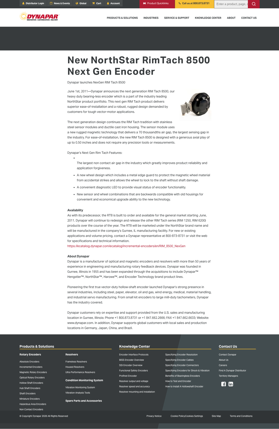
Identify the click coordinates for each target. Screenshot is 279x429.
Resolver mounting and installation (137, 391)
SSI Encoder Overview (130, 365)
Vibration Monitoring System (80, 387)
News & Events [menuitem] (61, 3)
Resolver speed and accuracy (134, 386)
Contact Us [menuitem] (249, 18)
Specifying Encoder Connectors (182, 365)
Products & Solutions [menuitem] (122, 18)
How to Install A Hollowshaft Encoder (184, 386)
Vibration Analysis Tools (77, 392)
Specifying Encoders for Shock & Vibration (187, 370)
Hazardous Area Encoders (33, 404)
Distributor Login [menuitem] (34, 3)
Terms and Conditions (241, 416)
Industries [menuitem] (150, 18)
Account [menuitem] (115, 3)
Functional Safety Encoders (133, 370)
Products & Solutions (37, 346)
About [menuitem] (231, 18)
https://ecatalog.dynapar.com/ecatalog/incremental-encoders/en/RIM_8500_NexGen (126, 246)
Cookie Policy (178, 416)
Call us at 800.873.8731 (194, 3)
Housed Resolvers (74, 366)
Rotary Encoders (30, 354)
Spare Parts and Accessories (83, 400)
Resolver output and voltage (133, 381)
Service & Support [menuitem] (176, 18)
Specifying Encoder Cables (179, 359)
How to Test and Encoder (178, 381)
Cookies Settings (194, 416)
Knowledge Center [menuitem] (208, 18)
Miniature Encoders (30, 398)
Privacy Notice (154, 416)
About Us (223, 359)
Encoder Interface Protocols (133, 354)
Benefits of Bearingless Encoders (182, 375)
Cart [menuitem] (98, 3)
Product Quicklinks (156, 3)
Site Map (216, 416)
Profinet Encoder (128, 375)
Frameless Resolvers (76, 361)
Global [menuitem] (82, 3)
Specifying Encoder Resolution (181, 354)
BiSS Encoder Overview (131, 359)
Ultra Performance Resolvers (80, 372)
